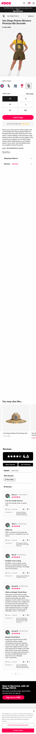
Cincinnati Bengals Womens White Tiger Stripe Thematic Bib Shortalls (22, 620)
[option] (18, 9)
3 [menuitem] (20, 674)
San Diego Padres (13, 16)
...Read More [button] (21, 611)
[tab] (10, 464)
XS (10, 99)
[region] (18, 721)
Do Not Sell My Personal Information (18, 725)
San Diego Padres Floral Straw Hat (15, 433)
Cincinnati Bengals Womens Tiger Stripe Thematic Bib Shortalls (22, 666)
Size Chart (29, 94)
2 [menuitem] (17, 674)
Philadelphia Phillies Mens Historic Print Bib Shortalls (22, 544)
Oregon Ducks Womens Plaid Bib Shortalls (22, 576)
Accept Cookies (18, 730)
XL (10, 110)
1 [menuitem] (15, 674)
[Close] (34, 711)
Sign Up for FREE (13, 697)
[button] (8, 509)
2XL (25, 110)
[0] (29, 3)
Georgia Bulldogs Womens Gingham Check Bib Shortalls (21, 514)
